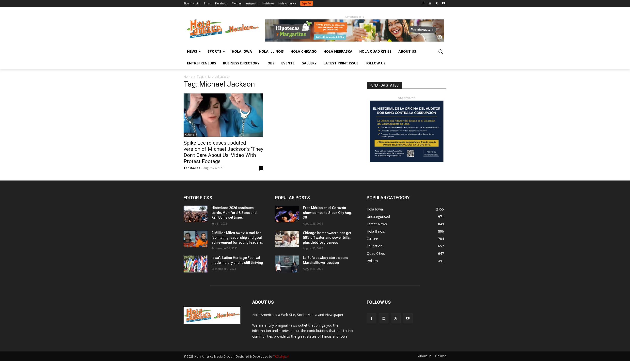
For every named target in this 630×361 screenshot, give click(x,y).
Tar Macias (192, 168)
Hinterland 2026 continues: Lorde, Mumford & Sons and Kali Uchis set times (234, 212)
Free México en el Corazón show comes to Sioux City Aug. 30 (327, 212)
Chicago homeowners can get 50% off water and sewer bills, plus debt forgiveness (327, 237)
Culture (189, 134)
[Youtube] (443, 3)
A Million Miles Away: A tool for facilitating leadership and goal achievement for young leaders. (237, 237)
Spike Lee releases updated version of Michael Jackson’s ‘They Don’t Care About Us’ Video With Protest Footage (223, 152)
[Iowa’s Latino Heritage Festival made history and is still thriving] (195, 264)
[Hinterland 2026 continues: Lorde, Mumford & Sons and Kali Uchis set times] (195, 214)
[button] (440, 51)
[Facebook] (423, 3)
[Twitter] (437, 3)
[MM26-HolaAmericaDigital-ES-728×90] (354, 40)
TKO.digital (280, 356)
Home (188, 77)
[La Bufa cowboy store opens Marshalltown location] (287, 264)
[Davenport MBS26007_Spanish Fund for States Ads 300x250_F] (406, 160)
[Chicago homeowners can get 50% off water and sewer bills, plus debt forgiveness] (287, 239)
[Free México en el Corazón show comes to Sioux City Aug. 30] (287, 214)
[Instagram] (430, 3)
